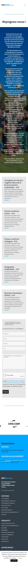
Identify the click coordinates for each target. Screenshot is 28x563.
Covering (4, 527)
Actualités (4, 507)
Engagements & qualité (8, 501)
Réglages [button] (20, 558)
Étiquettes (4, 539)
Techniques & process (7, 503)
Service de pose (6, 505)
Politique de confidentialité (9, 512)
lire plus (6, 200)
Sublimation (5, 541)
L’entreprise (5, 498)
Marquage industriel (7, 532)
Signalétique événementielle (10, 525)
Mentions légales (6, 510)
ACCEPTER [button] (14, 560)
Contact (3, 514)
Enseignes (4, 530)
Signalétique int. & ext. (8, 523)
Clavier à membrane (7, 534)
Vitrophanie (5, 537)
